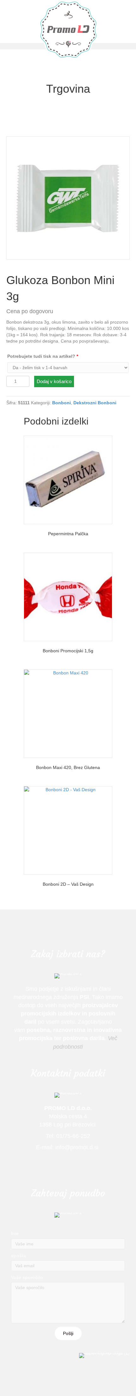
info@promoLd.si (77, 1147)
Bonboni (61, 402)
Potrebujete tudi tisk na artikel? (42, 356)
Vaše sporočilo (27, 1277)
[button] (68, 1333)
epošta (18, 1255)
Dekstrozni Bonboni (94, 402)
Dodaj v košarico (54, 381)
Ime (15, 1233)
